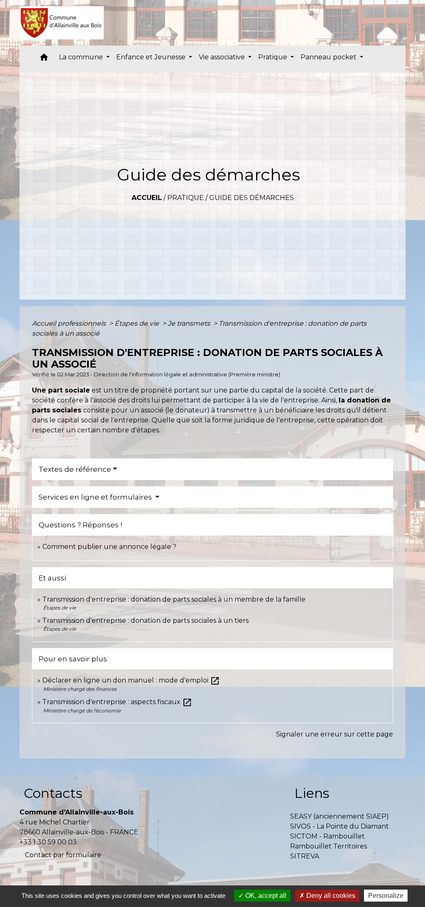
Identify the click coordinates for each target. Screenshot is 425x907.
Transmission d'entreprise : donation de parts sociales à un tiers (145, 620)
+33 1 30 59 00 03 (48, 842)
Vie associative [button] (223, 57)
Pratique (185, 198)
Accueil (147, 198)
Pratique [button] (273, 57)
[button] (44, 59)
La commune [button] (82, 57)
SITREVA (304, 856)
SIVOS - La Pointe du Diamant (339, 826)
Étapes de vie (138, 323)
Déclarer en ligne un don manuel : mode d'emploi (131, 680)
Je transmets (190, 323)
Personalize (385, 895)
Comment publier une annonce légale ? (109, 547)
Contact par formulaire (63, 855)
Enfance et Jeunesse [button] (151, 57)
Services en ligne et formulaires (96, 497)
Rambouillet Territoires (328, 846)
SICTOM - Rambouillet (327, 836)
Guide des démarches (251, 198)
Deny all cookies (330, 895)
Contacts (53, 793)
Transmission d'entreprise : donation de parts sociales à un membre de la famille (173, 599)
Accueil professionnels (69, 323)
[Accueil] (62, 22)
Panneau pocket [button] (329, 57)
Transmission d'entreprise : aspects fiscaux (117, 702)
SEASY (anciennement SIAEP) (339, 816)
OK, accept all (265, 895)
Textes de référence (75, 469)
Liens (311, 793)
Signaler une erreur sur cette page (334, 734)
